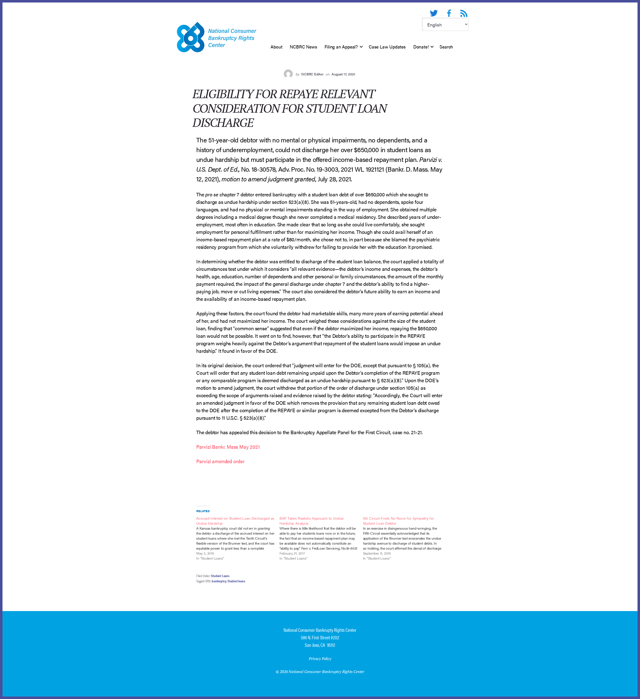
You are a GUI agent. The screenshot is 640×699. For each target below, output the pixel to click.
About (276, 46)
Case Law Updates (387, 46)
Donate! (421, 46)
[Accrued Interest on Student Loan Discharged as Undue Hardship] (238, 538)
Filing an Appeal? (341, 46)
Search (446, 46)
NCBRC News (303, 46)
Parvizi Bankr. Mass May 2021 (228, 446)
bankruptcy (219, 580)
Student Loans (220, 575)
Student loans (236, 580)
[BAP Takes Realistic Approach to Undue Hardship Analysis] (321, 538)
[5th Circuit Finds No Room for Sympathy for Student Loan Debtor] (404, 538)
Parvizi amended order (220, 461)
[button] (361, 46)
